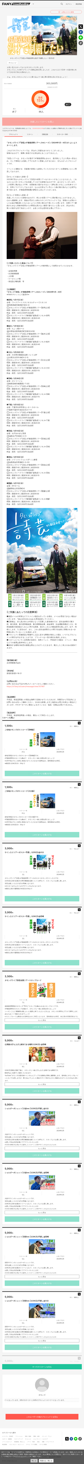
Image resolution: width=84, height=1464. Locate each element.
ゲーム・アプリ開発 (31, 1444)
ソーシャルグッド (7, 1442)
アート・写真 (31, 1442)
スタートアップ (18, 1439)
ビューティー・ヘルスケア (40, 1439)
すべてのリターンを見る (42, 1366)
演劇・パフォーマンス (48, 1442)
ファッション (19, 1436)
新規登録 (79, 4)
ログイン (69, 4)
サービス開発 (43, 1444)
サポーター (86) (62, 134)
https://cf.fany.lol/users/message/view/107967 (26, 686)
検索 (62, 4)
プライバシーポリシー (23, 1456)
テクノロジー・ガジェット (16, 1444)
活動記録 (45, 134)
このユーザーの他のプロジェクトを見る (42, 1416)
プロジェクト (13, 134)
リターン (30, 134)
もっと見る (42, 1020)
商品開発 (4, 1444)
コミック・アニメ (47, 1436)
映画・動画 (28, 1436)
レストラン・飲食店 (7, 1436)
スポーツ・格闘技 (7, 1439)
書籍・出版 (36, 1436)
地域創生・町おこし (19, 1442)
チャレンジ (12, 63)
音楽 (38, 1442)
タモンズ (42, 1394)
